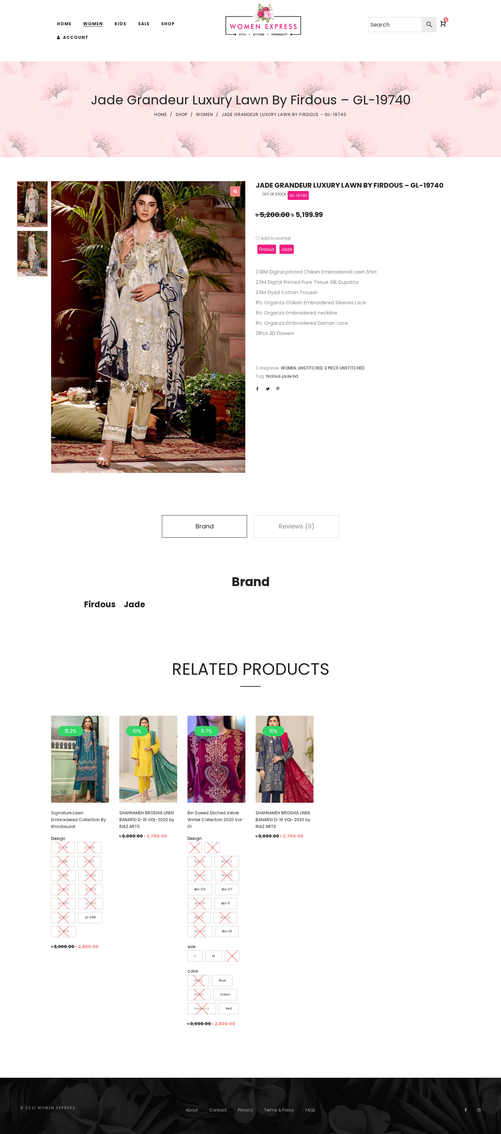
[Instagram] (479, 1110)
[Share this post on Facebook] (257, 389)
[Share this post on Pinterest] (278, 389)
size (191, 946)
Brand (205, 526)
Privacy (245, 1110)
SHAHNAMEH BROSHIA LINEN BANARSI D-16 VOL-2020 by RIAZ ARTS (283, 819)
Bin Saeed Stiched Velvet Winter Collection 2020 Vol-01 (215, 819)
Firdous (266, 249)
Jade (286, 249)
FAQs (310, 1110)
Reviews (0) (297, 526)
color (192, 971)
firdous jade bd (282, 376)
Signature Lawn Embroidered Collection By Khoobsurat (78, 819)
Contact (218, 1110)
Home (160, 114)
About (192, 1110)
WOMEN (204, 114)
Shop (181, 114)
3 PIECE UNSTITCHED (344, 368)
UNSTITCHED (310, 368)
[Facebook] (466, 1110)
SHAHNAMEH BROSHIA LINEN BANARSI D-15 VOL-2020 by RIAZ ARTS (146, 819)
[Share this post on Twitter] (267, 389)
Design (58, 838)
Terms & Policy (279, 1110)
